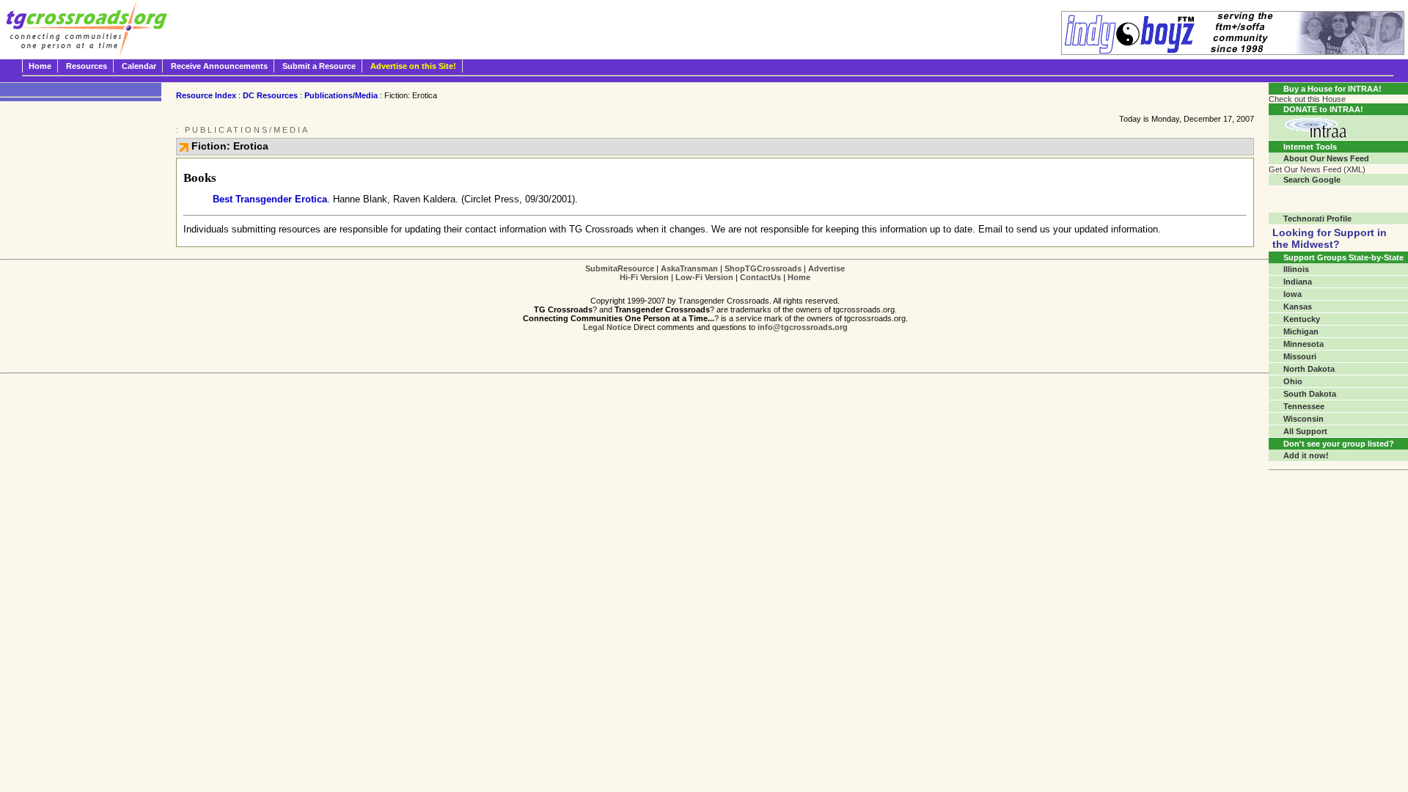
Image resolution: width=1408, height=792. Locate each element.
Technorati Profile (1317, 218)
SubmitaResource (619, 268)
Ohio (1292, 381)
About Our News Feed (1326, 158)
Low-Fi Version (704, 277)
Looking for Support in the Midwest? (1329, 238)
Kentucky (1301, 319)
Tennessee (1303, 406)
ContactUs (760, 277)
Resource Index (206, 95)
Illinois (1296, 269)
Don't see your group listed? (1338, 443)
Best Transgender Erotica (270, 199)
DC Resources (270, 95)
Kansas (1297, 306)
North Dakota (1309, 368)
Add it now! (1306, 455)
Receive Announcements (219, 66)
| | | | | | (715, 273)
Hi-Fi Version (644, 277)
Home (40, 66)
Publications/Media (341, 95)
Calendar (139, 66)
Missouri (1299, 356)
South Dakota (1309, 393)
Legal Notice (607, 327)
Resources (86, 66)
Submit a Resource (319, 66)
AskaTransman (689, 268)
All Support (1305, 431)
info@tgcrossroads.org (803, 327)
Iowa (1292, 294)
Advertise (826, 268)
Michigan (1301, 331)
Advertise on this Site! (413, 66)
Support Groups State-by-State (1343, 257)
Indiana (1297, 281)
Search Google (1312, 179)
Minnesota (1303, 344)
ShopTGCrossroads (763, 268)
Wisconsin (1303, 418)
